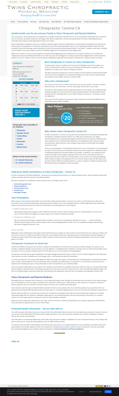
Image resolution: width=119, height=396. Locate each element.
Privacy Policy (34, 393)
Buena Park (22, 147)
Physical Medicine (20, 186)
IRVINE (46, 2)
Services (33, 22)
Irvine (19, 138)
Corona (20, 144)
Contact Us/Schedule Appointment (96, 22)
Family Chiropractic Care (22, 184)
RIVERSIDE (55, 2)
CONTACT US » (102, 11)
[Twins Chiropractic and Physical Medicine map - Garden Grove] (59, 364)
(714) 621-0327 (97, 2)
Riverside (21, 141)
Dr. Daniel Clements (24, 160)
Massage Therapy (20, 192)
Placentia (21, 130)
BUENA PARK (74, 2)
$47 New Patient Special (72, 22)
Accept (108, 391)
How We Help (44, 22)
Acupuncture (18, 190)
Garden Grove (23, 133)
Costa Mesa (22, 136)
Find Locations (23, 22)
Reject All (81, 391)
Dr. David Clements (24, 163)
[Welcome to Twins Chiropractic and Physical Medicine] (38, 17)
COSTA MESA (13, 2)
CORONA (64, 2)
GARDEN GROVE (35, 2)
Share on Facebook (108, 386)
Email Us (99, 386)
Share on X (105, 386)
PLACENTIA (23, 2)
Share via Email (110, 386)
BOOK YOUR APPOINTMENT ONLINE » (23, 112)
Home (13, 22)
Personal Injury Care (21, 188)
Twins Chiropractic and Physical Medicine (31, 277)
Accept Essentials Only (95, 391)
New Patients (56, 22)
